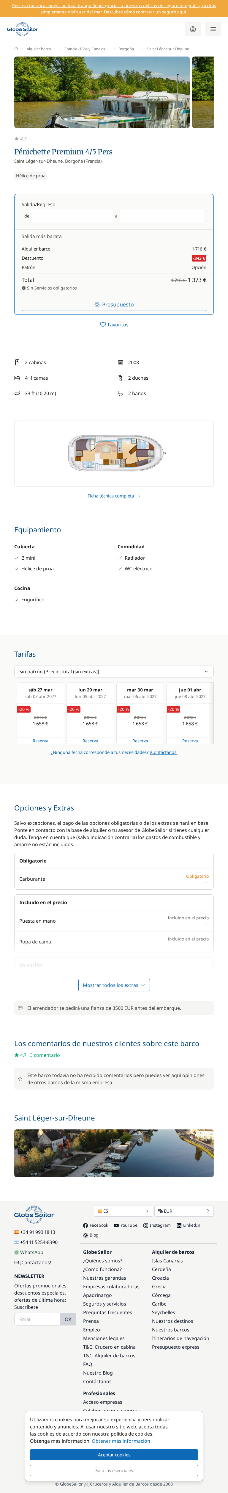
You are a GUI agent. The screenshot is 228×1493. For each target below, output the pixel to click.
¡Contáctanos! (164, 752)
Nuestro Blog (98, 1373)
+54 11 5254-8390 (39, 1242)
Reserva (40, 741)
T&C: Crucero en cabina (109, 1347)
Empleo (91, 1329)
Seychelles (163, 1312)
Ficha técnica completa (111, 496)
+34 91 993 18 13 (37, 1232)
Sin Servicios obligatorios (51, 288)
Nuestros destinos (172, 1321)
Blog (94, 1235)
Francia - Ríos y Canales (84, 48)
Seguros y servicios (104, 1303)
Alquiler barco (39, 48)
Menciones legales (104, 1338)
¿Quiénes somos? (102, 1260)
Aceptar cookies (114, 1455)
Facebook (99, 1225)
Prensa (91, 1321)
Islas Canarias (167, 1260)
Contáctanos (97, 1381)
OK (68, 1319)
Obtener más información (121, 1441)
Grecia (159, 1286)
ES (105, 1211)
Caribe (159, 1303)
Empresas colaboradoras (111, 1286)
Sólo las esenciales (114, 1470)
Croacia (160, 1278)
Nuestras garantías (104, 1278)
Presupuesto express (176, 1347)
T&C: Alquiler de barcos (109, 1355)
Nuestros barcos (170, 1329)
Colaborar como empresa (112, 1410)
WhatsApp (31, 1252)
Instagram (160, 1225)
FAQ (87, 1364)
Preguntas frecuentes (107, 1312)
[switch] (114, 324)
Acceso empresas (102, 1402)
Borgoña (126, 48)
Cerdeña (161, 1269)
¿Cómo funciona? (102, 1269)
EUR (168, 1211)
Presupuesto (118, 304)
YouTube (129, 1225)
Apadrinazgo (97, 1295)
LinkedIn (191, 1225)
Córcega (161, 1295)
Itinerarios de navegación (180, 1338)
